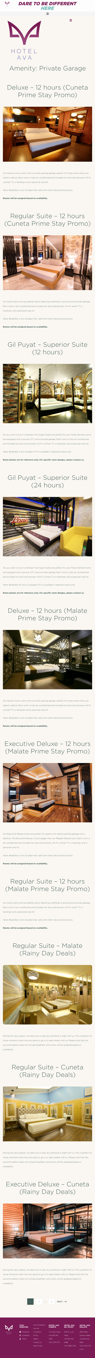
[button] (47, 14)
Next (59, 1302)
